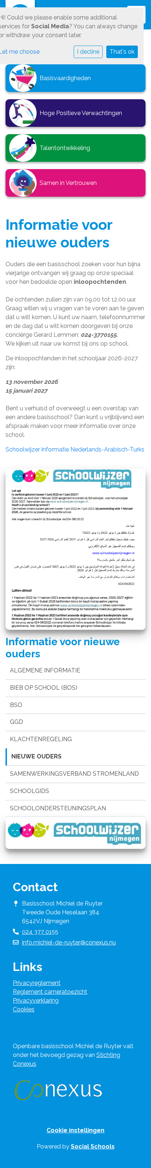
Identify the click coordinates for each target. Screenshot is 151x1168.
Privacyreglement (36, 982)
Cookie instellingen (75, 1130)
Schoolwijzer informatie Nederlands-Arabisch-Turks (74, 449)
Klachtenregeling (41, 739)
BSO (16, 704)
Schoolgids (29, 790)
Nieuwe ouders (36, 756)
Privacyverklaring (36, 1000)
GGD (16, 721)
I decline (88, 51)
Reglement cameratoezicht (50, 991)
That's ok (122, 51)
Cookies (23, 1009)
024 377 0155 (40, 931)
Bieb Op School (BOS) (43, 687)
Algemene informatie (45, 670)
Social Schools (93, 1146)
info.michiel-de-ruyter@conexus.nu (69, 942)
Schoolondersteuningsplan (58, 808)
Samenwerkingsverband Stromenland (74, 773)
